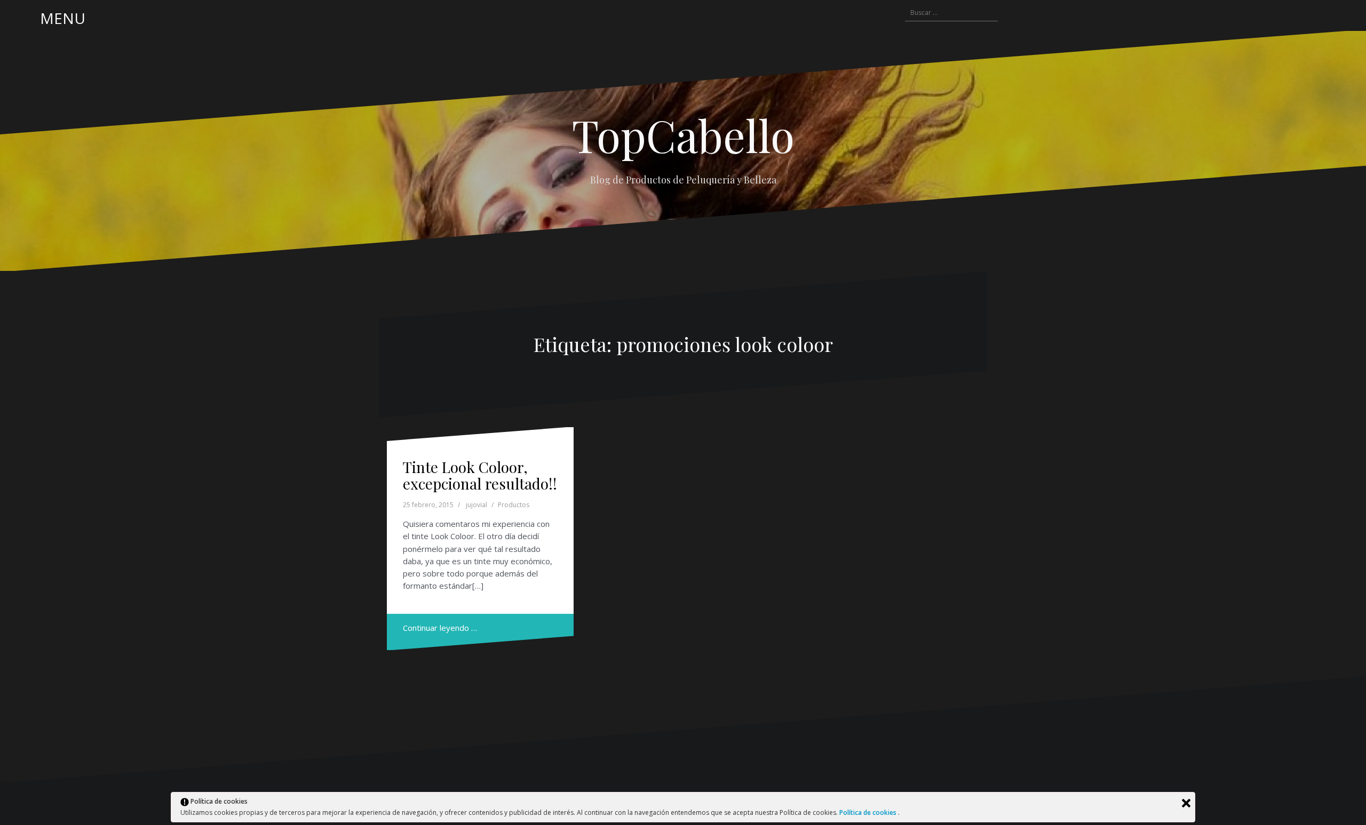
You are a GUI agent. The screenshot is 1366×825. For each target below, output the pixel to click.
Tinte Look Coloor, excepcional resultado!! (480, 475)
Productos (513, 504)
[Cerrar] (1186, 803)
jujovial (476, 504)
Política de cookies (868, 812)
